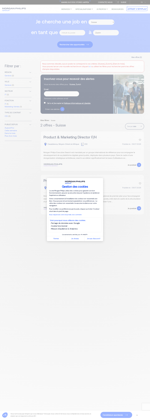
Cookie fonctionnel (59, 226)
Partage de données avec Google (65, 223)
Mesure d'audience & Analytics (64, 229)
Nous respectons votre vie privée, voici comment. (65, 215)
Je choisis (75, 238)
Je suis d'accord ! (93, 238)
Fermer (56, 238)
